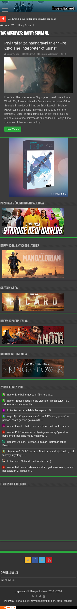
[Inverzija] (38, 6)
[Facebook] (35, 560)
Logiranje (20, 591)
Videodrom (53, 54)
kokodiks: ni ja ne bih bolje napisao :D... (30, 410)
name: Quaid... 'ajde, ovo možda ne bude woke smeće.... (40, 426)
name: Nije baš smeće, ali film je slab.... (30, 394)
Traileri (43, 54)
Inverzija (9, 600)
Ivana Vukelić (13, 54)
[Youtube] (49, 560)
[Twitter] (42, 560)
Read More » (13, 129)
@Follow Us (9, 573)
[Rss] (28, 560)
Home (6, 25)
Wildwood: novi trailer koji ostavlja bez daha (32, 18)
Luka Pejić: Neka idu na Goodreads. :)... (30, 461)
